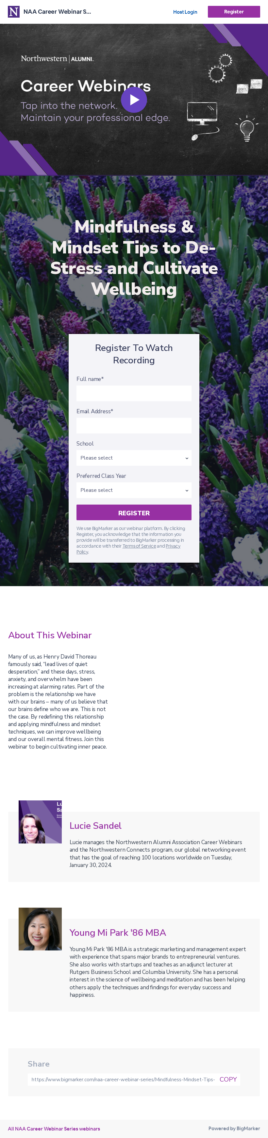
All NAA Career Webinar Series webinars (54, 1129)
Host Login (185, 12)
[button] (134, 100)
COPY (228, 1079)
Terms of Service (139, 546)
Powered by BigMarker (234, 1128)
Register (233, 11)
